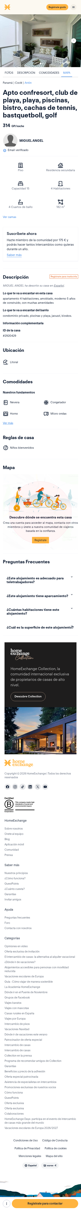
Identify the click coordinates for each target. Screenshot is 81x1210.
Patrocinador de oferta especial (23, 1039)
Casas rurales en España (19, 1013)
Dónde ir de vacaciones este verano (26, 1034)
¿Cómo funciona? (15, 878)
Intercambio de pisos (17, 1023)
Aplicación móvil (14, 844)
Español (59, 285)
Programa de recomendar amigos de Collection (33, 1060)
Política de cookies (56, 1148)
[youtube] (45, 787)
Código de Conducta (55, 1140)
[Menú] (73, 7)
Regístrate (40, 540)
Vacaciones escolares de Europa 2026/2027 (31, 1127)
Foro (7, 922)
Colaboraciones (14, 1113)
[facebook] (8, 787)
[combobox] (30, 1165)
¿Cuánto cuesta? (15, 888)
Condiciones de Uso (25, 1140)
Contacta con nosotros (18, 928)
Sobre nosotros (14, 828)
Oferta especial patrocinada (21, 1076)
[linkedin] (30, 787)
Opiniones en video (16, 946)
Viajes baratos (13, 1002)
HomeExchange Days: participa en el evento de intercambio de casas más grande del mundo (40, 1120)
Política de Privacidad (27, 1148)
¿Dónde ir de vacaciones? (20, 962)
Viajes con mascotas (17, 1008)
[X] (38, 787)
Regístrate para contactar (45, 1203)
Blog (7, 839)
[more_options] (6, 1203)
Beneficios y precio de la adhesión (25, 1071)
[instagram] (15, 787)
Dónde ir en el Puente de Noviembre (26, 992)
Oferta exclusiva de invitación (22, 951)
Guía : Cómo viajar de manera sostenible (29, 981)
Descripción (26, 72)
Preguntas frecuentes (17, 917)
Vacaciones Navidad (17, 1029)
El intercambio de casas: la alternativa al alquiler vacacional (40, 956)
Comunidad (12, 849)
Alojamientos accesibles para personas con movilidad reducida (37, 969)
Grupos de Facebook (17, 997)
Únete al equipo (14, 833)
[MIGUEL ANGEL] (10, 140)
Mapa (66, 72)
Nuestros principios (16, 873)
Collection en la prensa (18, 1055)
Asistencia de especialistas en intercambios (31, 1081)
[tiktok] (23, 787)
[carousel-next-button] (73, 40)
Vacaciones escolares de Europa (24, 976)
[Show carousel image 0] (40, 40)
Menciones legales (30, 1156)
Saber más (14, 255)
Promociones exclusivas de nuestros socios (30, 1087)
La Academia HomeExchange (22, 986)
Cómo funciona (14, 1092)
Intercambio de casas (18, 1045)
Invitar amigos (13, 899)
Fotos (9, 72)
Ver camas (9, 217)
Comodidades (49, 72)
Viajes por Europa (15, 1018)
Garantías (10, 894)
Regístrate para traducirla (64, 276)
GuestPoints (12, 883)
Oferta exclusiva (14, 1103)
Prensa (9, 855)
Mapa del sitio (54, 1156)
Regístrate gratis (57, 7)
